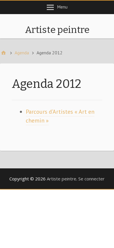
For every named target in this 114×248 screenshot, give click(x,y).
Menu (62, 7)
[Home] (3, 52)
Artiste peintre (57, 29)
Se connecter (91, 179)
